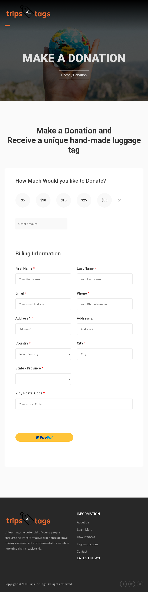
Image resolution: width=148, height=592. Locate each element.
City (81, 343)
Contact (82, 551)
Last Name (86, 268)
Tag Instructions (87, 544)
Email (20, 293)
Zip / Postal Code (30, 393)
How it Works (86, 537)
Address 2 (84, 318)
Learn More (84, 530)
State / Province (29, 368)
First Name (25, 268)
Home (66, 75)
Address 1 (24, 318)
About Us (83, 522)
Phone (83, 293)
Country (22, 343)
